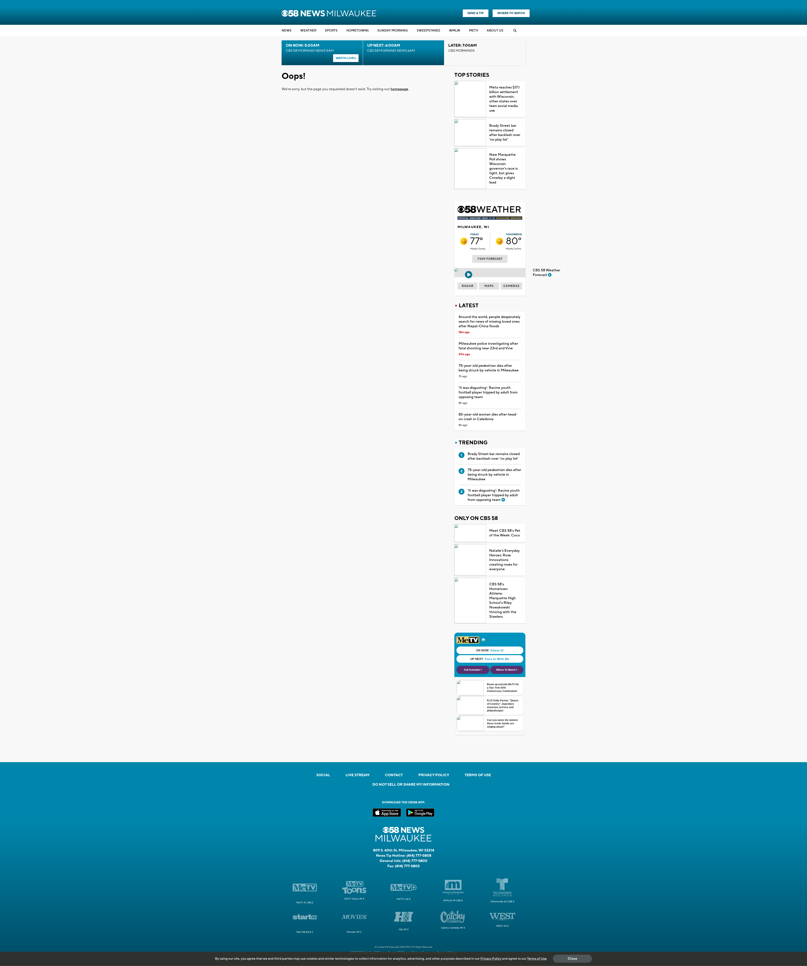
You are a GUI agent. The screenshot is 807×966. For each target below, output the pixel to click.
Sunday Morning (392, 31)
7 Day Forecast (489, 259)
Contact (394, 775)
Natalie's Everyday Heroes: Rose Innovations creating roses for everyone (504, 559)
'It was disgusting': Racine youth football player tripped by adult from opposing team (488, 392)
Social (323, 775)
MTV (473, 31)
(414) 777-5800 (414, 861)
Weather (308, 31)
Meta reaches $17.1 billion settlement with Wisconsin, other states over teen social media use (504, 99)
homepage (399, 89)
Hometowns (357, 31)
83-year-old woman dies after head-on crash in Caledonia (488, 416)
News (286, 31)
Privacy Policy (433, 775)
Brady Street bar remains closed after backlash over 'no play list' (504, 132)
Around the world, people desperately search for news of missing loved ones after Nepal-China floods (489, 322)
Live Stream (357, 775)
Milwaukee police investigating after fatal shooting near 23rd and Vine (488, 346)
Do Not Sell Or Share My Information (411, 784)
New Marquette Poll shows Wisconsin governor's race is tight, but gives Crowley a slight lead (503, 168)
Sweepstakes (428, 31)
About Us (495, 31)
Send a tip (475, 13)
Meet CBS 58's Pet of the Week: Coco (504, 533)
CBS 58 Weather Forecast (546, 272)
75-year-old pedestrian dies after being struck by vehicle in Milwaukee (489, 368)
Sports (331, 31)
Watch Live (345, 58)
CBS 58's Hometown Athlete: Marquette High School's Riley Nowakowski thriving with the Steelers (502, 600)
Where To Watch (511, 13)
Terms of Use (478, 775)
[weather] (464, 241)
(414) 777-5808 (418, 855)
